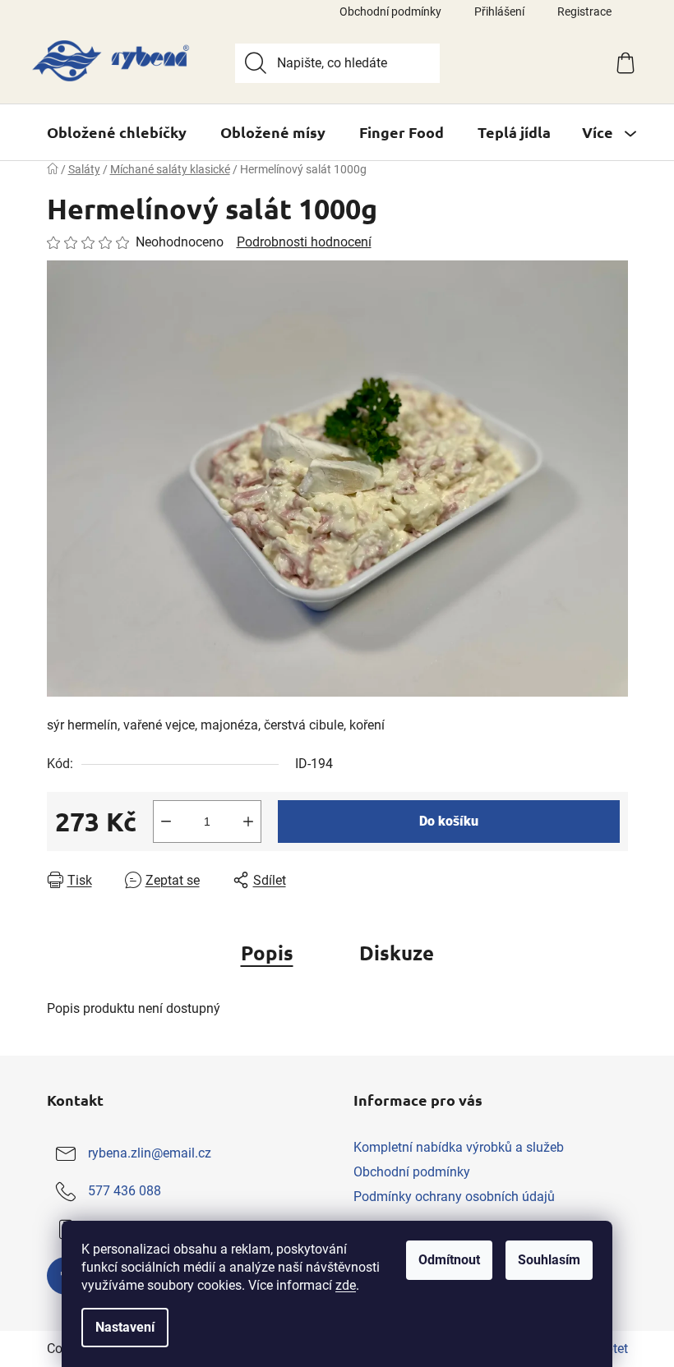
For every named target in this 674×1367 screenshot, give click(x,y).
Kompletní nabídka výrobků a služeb (458, 1147)
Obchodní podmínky (390, 11)
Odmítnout (449, 1260)
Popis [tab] (267, 952)
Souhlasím (549, 1260)
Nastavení (125, 1327)
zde (345, 1285)
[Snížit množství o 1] (166, 821)
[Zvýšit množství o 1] (248, 821)
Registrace (584, 11)
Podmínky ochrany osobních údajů (454, 1196)
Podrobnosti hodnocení (304, 242)
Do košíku (448, 821)
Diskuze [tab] (396, 952)
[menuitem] (116, 132)
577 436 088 (124, 1191)
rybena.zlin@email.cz (149, 1153)
